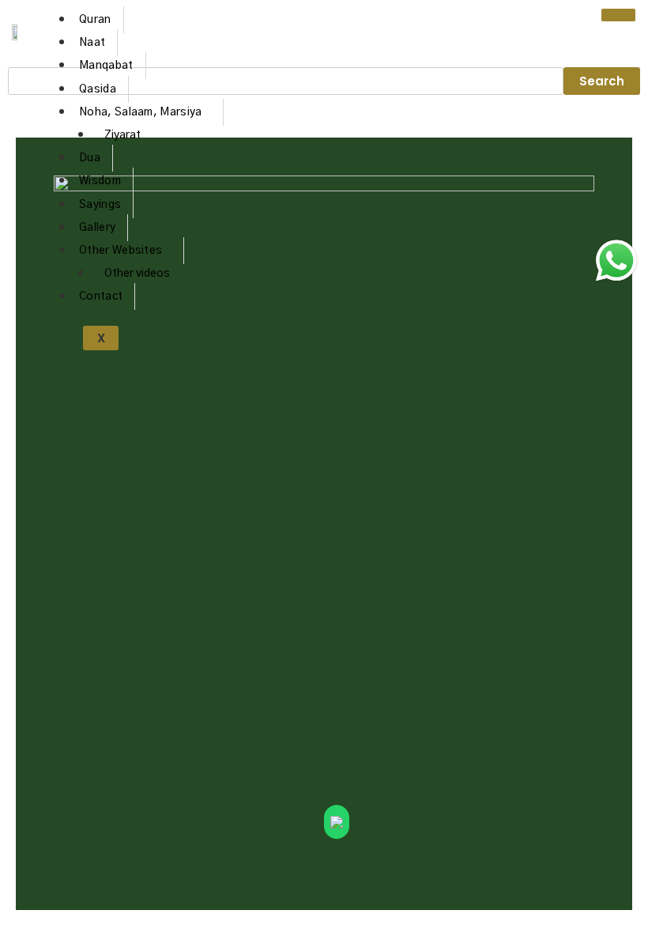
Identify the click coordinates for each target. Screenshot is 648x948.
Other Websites (120, 250)
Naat (92, 42)
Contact (100, 296)
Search (601, 81)
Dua (89, 158)
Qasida (97, 89)
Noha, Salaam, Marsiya (140, 112)
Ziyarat (122, 135)
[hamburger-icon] (618, 15)
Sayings (100, 204)
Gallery (97, 227)
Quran (95, 19)
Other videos (137, 273)
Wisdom (100, 181)
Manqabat (106, 65)
